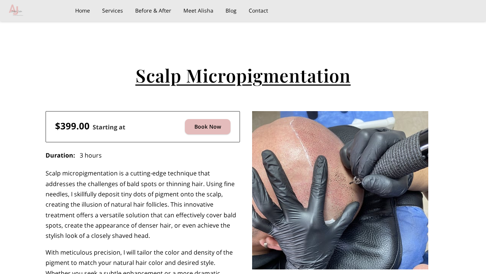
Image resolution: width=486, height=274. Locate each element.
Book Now (207, 126)
